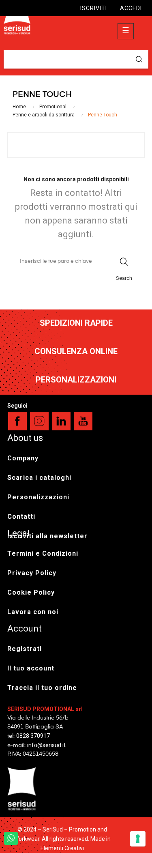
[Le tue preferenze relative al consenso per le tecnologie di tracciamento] (138, 839)
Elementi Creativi (62, 848)
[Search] (124, 262)
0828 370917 (33, 736)
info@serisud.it (46, 745)
